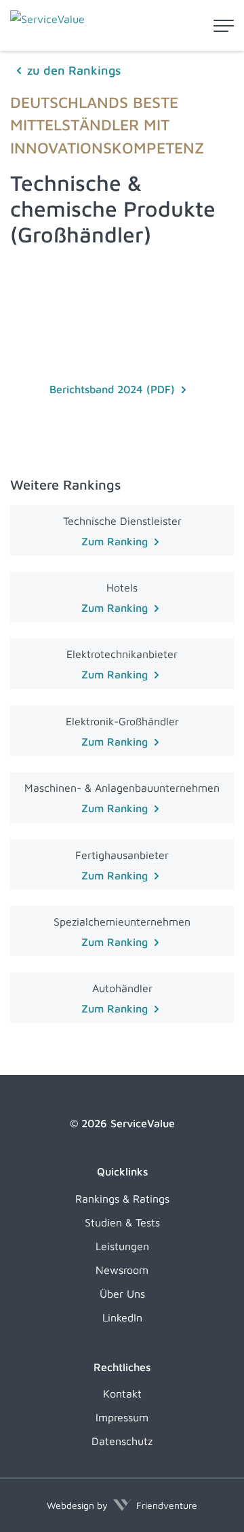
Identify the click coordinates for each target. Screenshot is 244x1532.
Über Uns (122, 1294)
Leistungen (122, 1246)
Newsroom (122, 1270)
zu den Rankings (74, 70)
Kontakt (122, 1393)
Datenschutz (122, 1441)
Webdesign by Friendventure (122, 1505)
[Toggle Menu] (224, 26)
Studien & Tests (122, 1222)
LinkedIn (122, 1317)
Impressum (122, 1417)
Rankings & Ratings (122, 1198)
